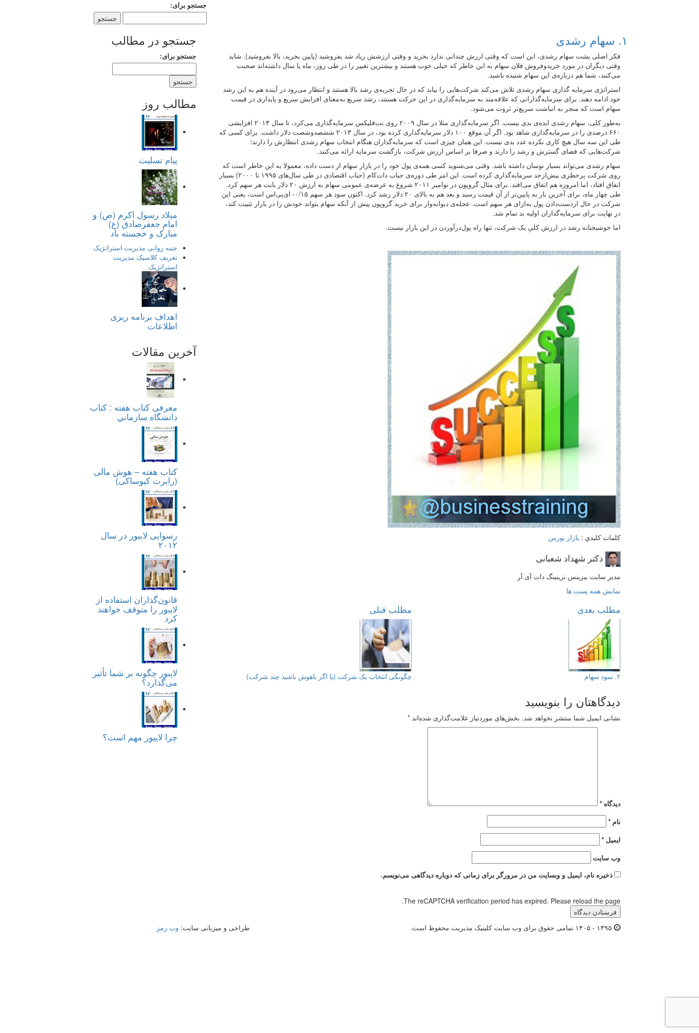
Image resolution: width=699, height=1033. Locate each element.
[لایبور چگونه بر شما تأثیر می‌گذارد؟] (159, 644)
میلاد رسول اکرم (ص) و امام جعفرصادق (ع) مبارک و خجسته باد (135, 223)
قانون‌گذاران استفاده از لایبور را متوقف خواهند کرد (136, 608)
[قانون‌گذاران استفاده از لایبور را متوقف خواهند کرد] (159, 571)
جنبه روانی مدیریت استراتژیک (135, 247)
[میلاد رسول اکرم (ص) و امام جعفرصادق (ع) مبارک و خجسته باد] (159, 186)
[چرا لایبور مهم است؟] (159, 708)
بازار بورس (563, 537)
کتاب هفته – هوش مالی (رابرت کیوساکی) (135, 476)
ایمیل (611, 839)
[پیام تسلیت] (159, 131)
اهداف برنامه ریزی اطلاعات (143, 321)
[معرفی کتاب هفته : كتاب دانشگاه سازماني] (159, 379)
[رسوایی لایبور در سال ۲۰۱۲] (159, 507)
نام (614, 821)
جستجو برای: (188, 5)
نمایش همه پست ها (593, 590)
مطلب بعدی (599, 609)
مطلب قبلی (390, 609)
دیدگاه (610, 803)
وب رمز (167, 927)
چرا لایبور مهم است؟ (140, 736)
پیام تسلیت (158, 159)
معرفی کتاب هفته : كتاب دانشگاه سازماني (133, 412)
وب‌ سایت (607, 857)
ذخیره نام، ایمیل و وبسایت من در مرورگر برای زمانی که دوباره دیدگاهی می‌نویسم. (496, 874)
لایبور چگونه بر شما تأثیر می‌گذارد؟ (135, 677)
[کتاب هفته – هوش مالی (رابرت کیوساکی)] (159, 443)
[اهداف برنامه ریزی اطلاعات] (159, 288)
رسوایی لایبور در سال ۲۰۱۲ (139, 540)
